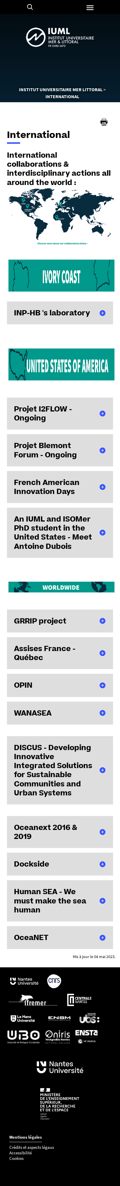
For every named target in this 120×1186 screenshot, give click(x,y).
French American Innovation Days (47, 487)
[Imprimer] (104, 122)
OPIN (23, 685)
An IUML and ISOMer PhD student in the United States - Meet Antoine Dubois (53, 533)
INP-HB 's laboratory (52, 312)
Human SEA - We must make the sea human (50, 900)
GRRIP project (40, 621)
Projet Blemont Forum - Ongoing (45, 450)
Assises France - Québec (44, 653)
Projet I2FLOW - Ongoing (43, 413)
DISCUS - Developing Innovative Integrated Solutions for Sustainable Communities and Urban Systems (53, 770)
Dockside (31, 864)
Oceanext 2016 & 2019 (45, 832)
